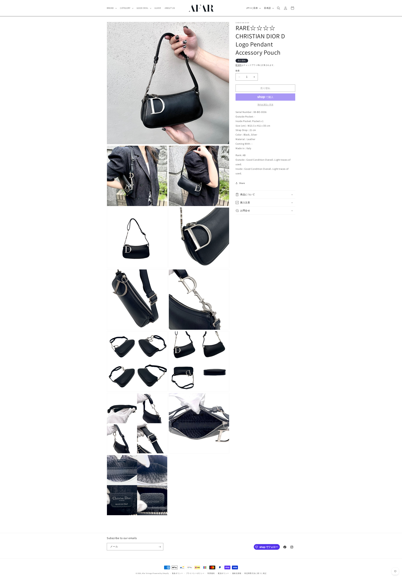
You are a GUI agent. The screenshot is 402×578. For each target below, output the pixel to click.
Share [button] (242, 183)
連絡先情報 (236, 573)
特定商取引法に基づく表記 (255, 573)
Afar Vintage (147, 573)
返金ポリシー (177, 573)
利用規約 (211, 573)
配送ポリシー (223, 573)
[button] (111, 8)
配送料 (239, 65)
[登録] (159, 547)
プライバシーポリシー (195, 573)
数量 (238, 70)
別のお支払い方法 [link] (265, 104)
